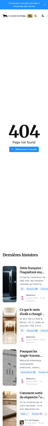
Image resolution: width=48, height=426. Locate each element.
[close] (45, 5)
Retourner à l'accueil (26, 149)
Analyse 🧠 (37, 414)
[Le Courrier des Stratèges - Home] (18, 16)
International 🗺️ (28, 372)
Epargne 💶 (32, 289)
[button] (36, 15)
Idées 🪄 (25, 414)
